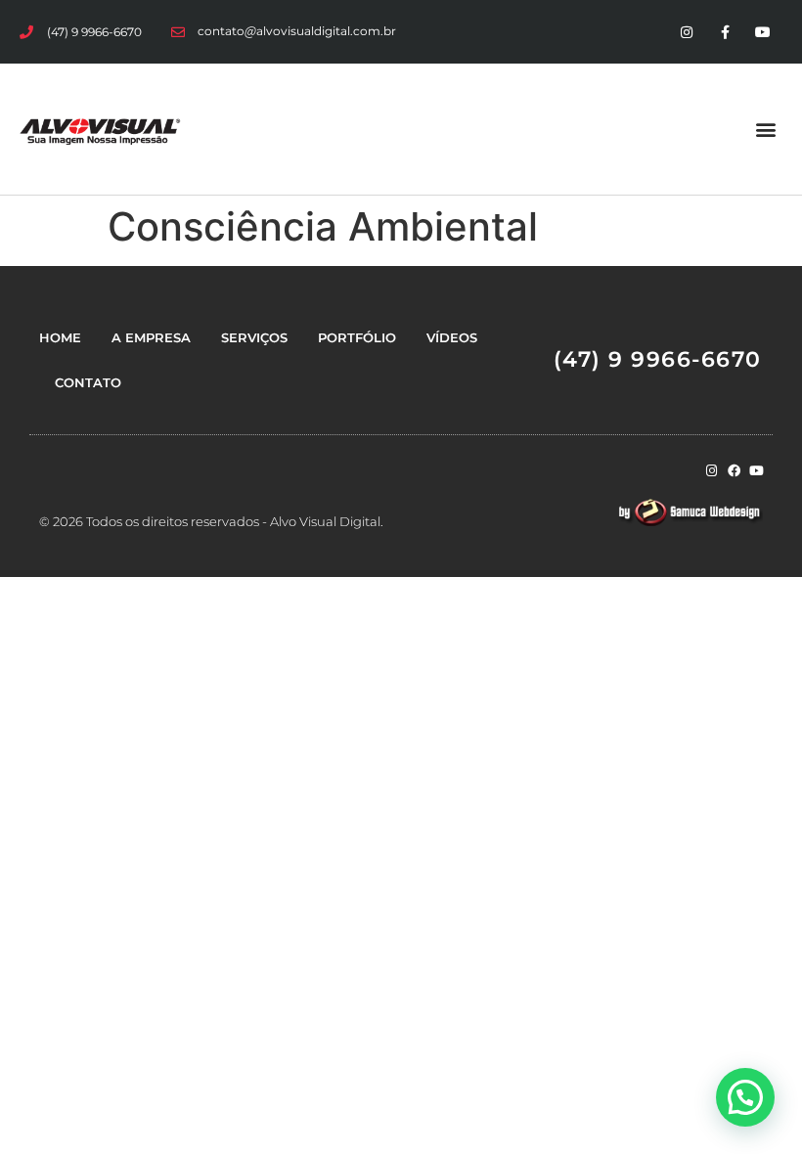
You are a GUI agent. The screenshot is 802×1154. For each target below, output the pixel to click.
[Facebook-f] (725, 32)
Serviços (254, 337)
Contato (88, 382)
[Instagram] (686, 32)
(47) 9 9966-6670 (658, 359)
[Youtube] (763, 32)
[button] (766, 128)
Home (60, 337)
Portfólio (357, 337)
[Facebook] (734, 471)
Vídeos (451, 337)
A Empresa (151, 337)
